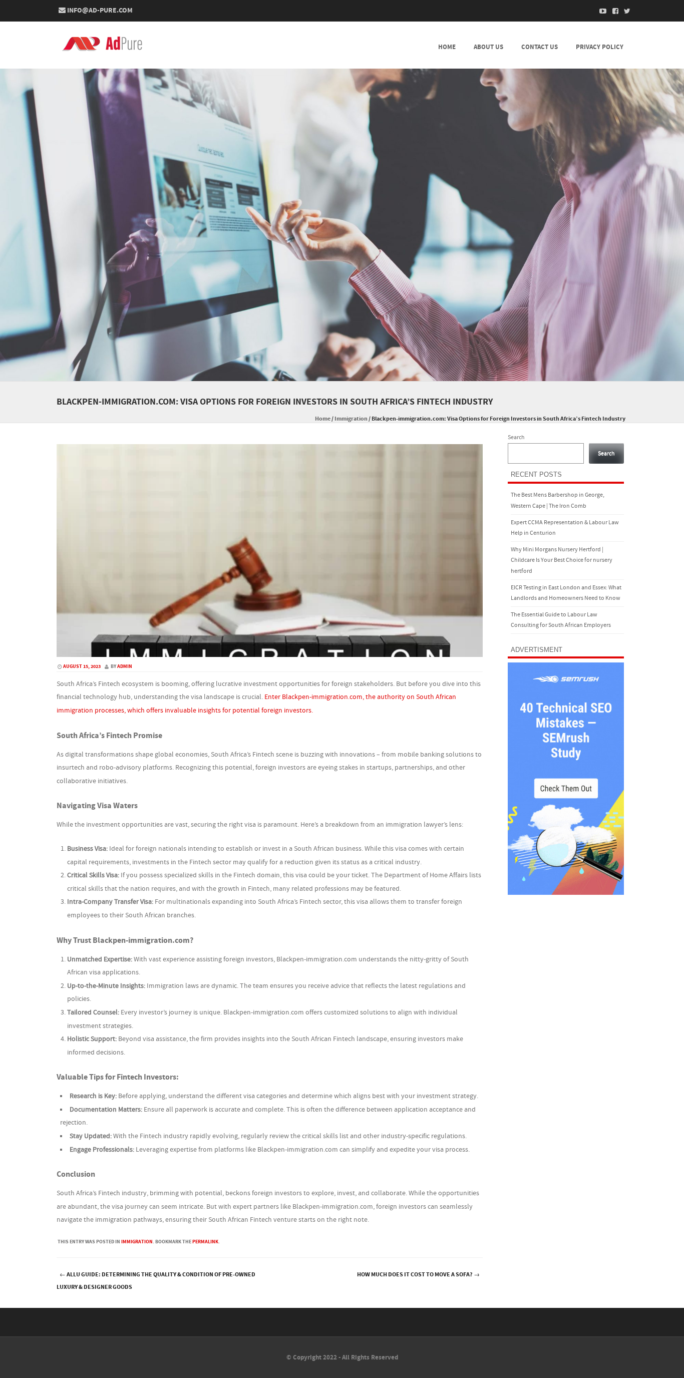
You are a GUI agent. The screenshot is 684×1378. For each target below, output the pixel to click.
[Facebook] (612, 11)
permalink (205, 1241)
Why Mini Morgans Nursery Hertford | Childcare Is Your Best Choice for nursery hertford (561, 560)
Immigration (351, 419)
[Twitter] (624, 11)
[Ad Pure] (104, 44)
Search (516, 437)
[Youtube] (600, 11)
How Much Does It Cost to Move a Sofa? (418, 1274)
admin (124, 666)
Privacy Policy (599, 47)
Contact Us (539, 47)
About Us (488, 47)
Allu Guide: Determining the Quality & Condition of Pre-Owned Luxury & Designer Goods (156, 1280)
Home (447, 47)
